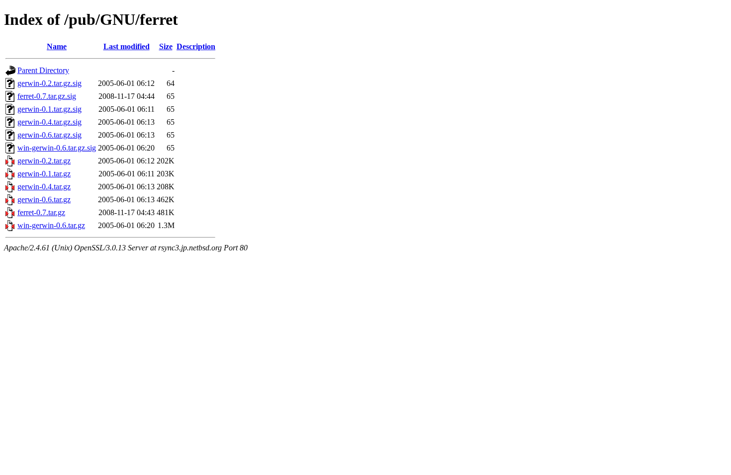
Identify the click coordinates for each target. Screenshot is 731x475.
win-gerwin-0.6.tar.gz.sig (56, 148)
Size (166, 46)
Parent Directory (43, 70)
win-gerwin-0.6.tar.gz (51, 225)
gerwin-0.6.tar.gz (44, 199)
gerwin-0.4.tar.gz (44, 186)
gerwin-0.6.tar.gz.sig (49, 135)
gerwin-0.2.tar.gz (44, 161)
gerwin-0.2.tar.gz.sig (49, 83)
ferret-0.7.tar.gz (41, 212)
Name (57, 46)
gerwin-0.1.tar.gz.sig (49, 109)
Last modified (126, 46)
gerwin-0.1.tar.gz (44, 173)
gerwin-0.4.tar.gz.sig (49, 122)
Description (196, 46)
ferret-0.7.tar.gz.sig (46, 96)
